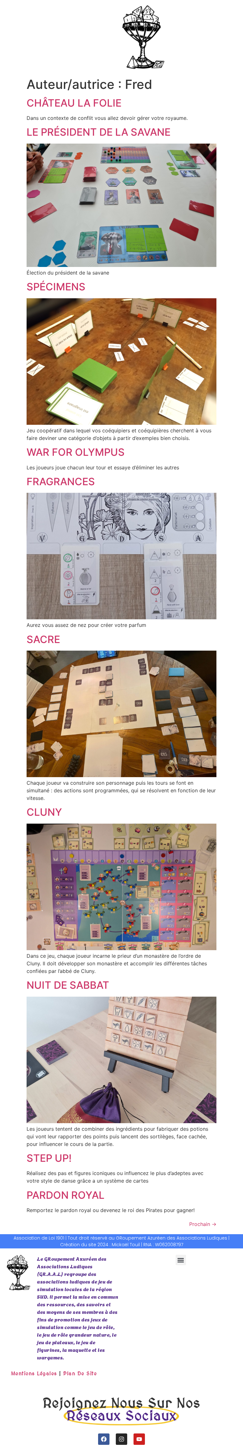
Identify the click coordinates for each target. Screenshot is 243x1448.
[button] (181, 1260)
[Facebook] (103, 1439)
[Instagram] (121, 1439)
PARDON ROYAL (65, 1195)
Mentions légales (34, 1374)
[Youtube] (139, 1439)
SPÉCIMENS (56, 287)
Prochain (202, 1224)
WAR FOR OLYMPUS (76, 452)
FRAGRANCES (61, 481)
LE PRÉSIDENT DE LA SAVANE (99, 132)
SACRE (43, 639)
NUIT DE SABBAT (68, 985)
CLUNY (44, 812)
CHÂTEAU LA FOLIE (74, 103)
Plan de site (80, 1374)
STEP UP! (49, 1158)
